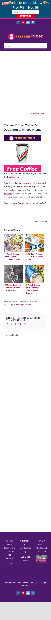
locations (41, 197)
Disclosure (41, 548)
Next (43, 113)
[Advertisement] (25, 77)
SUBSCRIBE (25, 16)
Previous (35, 113)
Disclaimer (41, 551)
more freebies (19, 203)
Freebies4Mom (11, 302)
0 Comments (27, 305)
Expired (19, 305)
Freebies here (13, 177)
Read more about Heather (9, 544)
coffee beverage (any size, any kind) (29, 183)
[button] (25, 9)
